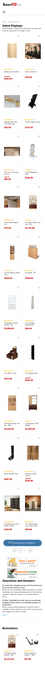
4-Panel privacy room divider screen (11, 525)
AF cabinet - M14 (10, 373)
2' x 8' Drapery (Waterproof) (30, 324)
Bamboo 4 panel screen (30, 475)
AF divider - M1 (30, 273)
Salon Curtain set (31, 72)
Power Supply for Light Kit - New (30, 654)
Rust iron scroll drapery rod (11, 173)
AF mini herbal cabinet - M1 (12, 274)
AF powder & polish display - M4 (11, 324)
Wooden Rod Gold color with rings (10, 123)
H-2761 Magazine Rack (31, 173)
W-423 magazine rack (32, 122)
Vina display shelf (31, 373)
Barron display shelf (11, 474)
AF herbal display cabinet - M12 (12, 424)
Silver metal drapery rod (11, 223)
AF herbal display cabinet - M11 (33, 223)
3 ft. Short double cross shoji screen (31, 525)
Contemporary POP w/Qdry (32, 424)
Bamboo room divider (11, 72)
